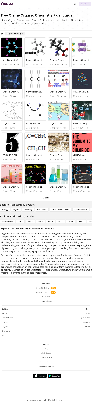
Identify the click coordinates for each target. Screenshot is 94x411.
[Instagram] (54, 400)
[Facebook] (49, 400)
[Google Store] (54, 376)
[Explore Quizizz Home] (7, 4)
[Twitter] (45, 400)
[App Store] (40, 376)
